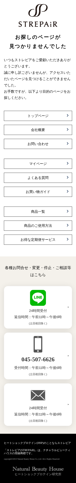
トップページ (38, 116)
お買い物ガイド (38, 192)
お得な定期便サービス (38, 240)
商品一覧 (38, 212)
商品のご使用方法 (38, 226)
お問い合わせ (38, 144)
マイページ (38, 164)
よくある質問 (38, 178)
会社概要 (38, 130)
